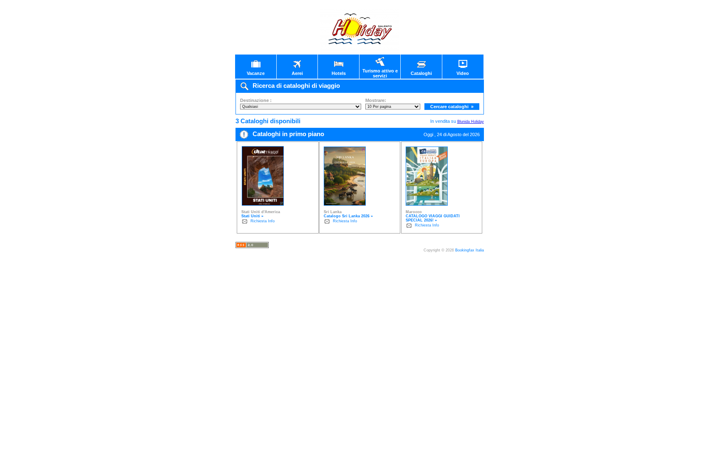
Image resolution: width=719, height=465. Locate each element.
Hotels (339, 73)
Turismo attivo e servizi (380, 73)
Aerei (297, 73)
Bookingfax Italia (469, 250)
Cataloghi (421, 73)
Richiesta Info (262, 221)
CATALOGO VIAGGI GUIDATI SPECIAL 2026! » (433, 218)
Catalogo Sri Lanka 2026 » (348, 216)
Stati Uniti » (252, 216)
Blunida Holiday (470, 121)
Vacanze (256, 73)
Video (462, 73)
